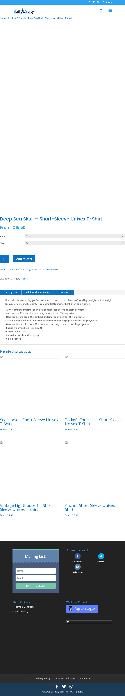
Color (3, 236)
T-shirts (22, 18)
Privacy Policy (21, 611)
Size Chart (64, 292)
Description (11, 292)
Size (2, 243)
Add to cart (24, 259)
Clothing (12, 18)
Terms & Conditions (24, 606)
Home (3, 18)
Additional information (38, 292)
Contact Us (84, 678)
